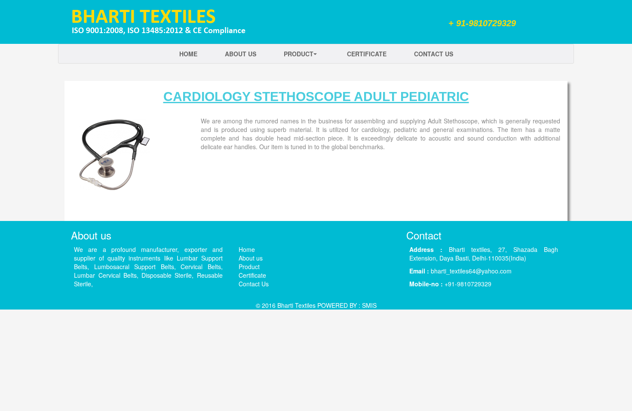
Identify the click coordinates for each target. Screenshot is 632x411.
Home (188, 53)
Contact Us (433, 53)
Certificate (367, 53)
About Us (240, 53)
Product (298, 53)
